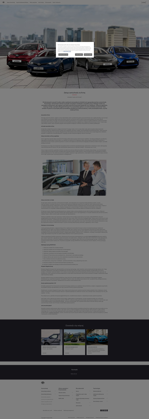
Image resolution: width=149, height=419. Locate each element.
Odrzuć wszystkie (79, 54)
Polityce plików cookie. (67, 51)
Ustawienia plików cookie (63, 54)
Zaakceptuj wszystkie (88, 54)
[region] (75, 50)
